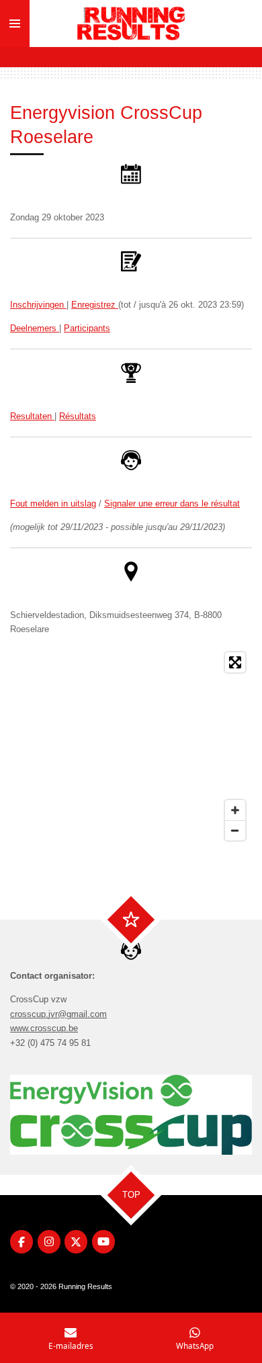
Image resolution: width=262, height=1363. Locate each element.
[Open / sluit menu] (15, 23)
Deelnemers (34, 328)
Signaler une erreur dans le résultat (172, 503)
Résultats (77, 416)
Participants (87, 328)
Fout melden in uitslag (53, 503)
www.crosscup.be (44, 1028)
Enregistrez (94, 305)
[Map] (131, 746)
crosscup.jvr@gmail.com (58, 1014)
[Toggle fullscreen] (235, 662)
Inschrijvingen (38, 305)
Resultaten (32, 416)
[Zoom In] (235, 810)
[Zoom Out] (235, 830)
